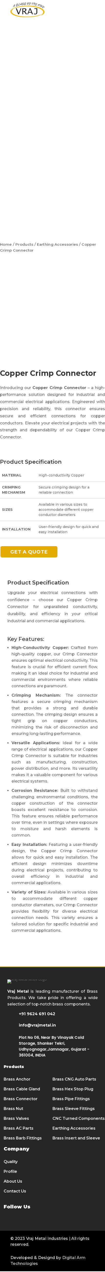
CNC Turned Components (78, 1118)
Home (6, 244)
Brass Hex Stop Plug (72, 1089)
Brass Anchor (17, 1079)
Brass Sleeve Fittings (73, 1108)
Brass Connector (21, 1098)
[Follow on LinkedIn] (21, 1220)
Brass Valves (16, 1118)
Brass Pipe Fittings (71, 1098)
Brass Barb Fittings (23, 1138)
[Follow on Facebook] (8, 1220)
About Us (13, 1181)
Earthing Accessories (57, 244)
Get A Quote (29, 552)
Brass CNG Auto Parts (74, 1079)
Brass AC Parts (18, 1128)
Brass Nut (13, 1108)
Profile (10, 1171)
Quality (11, 1161)
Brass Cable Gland (22, 1089)
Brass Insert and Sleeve (76, 1138)
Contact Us (15, 1191)
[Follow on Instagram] (34, 1220)
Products (24, 244)
